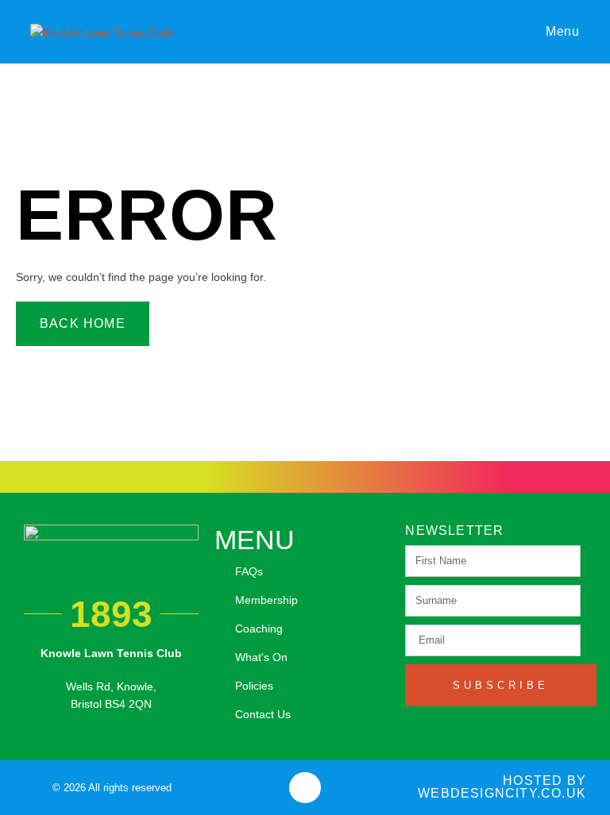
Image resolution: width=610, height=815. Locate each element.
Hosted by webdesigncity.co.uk (502, 787)
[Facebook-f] (304, 787)
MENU (254, 540)
